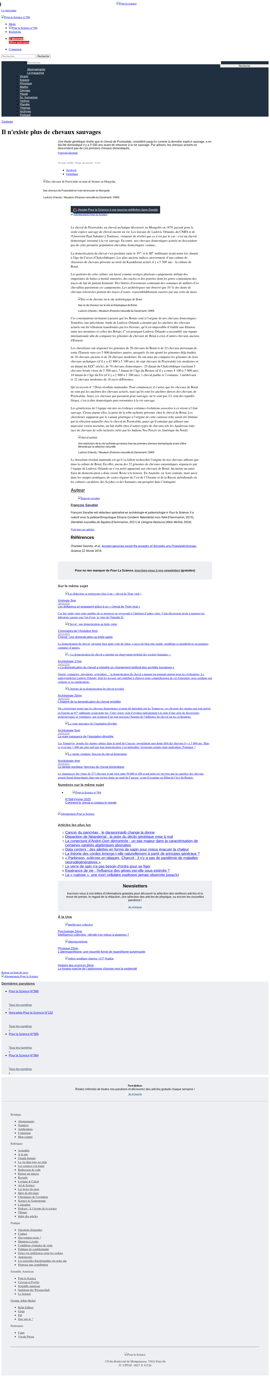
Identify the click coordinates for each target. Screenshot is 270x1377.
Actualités (24, 1150)
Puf (20, 1315)
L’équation (24, 1204)
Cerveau (25, 90)
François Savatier (68, 153)
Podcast (25, 115)
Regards (23, 1177)
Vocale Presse (26, 1336)
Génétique (72, 174)
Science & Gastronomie (32, 1201)
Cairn (21, 1332)
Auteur (78, 489)
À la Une (65, 917)
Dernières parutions (18, 983)
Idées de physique (28, 1193)
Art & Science (26, 1185)
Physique (26, 83)
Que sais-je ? (25, 1319)
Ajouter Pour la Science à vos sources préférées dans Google (118, 209)
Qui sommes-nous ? (29, 1237)
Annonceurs (25, 1257)
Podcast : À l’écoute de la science (37, 1208)
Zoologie (7, 121)
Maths (24, 87)
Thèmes (25, 108)
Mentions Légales (28, 1241)
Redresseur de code (29, 1170)
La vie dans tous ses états (32, 1162)
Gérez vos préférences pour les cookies (40, 1253)
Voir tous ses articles (82, 529)
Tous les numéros (20, 1004)
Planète (25, 104)
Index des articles (28, 1216)
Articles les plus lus (74, 825)
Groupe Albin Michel (23, 1300)
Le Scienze (24, 1294)
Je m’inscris (135, 906)
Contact (22, 1234)
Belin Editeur (25, 1307)
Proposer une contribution (33, 1264)
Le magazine (35, 73)
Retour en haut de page (14, 972)
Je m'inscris (135, 1094)
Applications (25, 1129)
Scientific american (29, 1286)
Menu (12, 24)
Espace (24, 80)
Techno (24, 101)
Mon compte (25, 1137)
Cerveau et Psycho (28, 1282)
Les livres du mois (28, 1189)
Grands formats (27, 1158)
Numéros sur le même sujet (81, 785)
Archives (25, 111)
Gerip (21, 1311)
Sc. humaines (28, 97)
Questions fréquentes (30, 1230)
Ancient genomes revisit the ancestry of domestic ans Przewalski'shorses (149, 546)
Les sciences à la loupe (31, 1166)
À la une (23, 1154)
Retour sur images (28, 1173)
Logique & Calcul (28, 1181)
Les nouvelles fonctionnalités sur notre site (42, 1261)
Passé (24, 94)
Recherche (15, 32)
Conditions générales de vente (35, 1245)
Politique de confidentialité (33, 1249)
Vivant (24, 76)
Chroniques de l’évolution (33, 1197)
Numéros (23, 1125)
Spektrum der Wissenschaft (34, 1290)
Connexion (15, 49)
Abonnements (36, 69)
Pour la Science (27, 1278)
